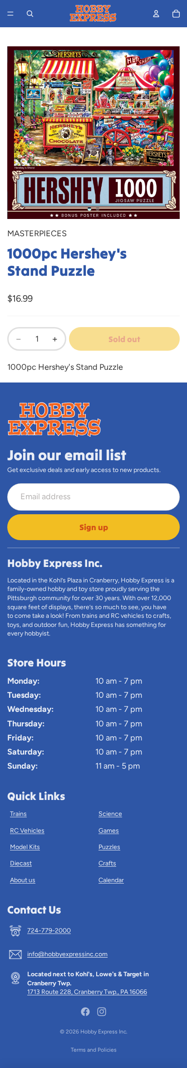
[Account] (156, 14)
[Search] (30, 14)
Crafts (107, 863)
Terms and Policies (94, 1050)
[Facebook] (85, 1011)
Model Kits (25, 847)
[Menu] (10, 13)
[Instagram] (101, 1011)
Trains (18, 814)
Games (108, 831)
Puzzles (109, 847)
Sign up (93, 527)
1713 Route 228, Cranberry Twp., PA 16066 (87, 992)
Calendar (111, 880)
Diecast (21, 863)
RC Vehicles (27, 831)
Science (110, 814)
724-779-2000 (49, 930)
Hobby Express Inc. (104, 1031)
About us (22, 880)
